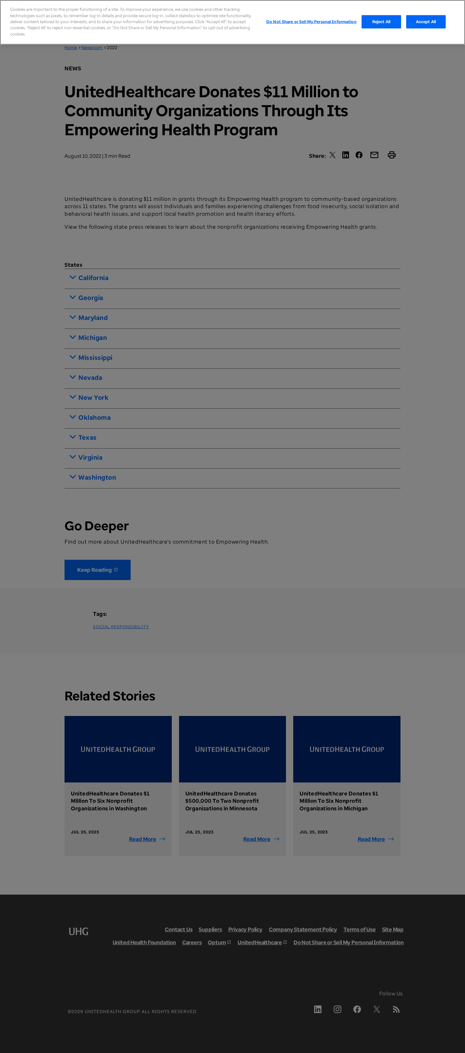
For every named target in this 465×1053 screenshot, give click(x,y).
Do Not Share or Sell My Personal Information (311, 21)
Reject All (381, 21)
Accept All (426, 21)
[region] (232, 22)
